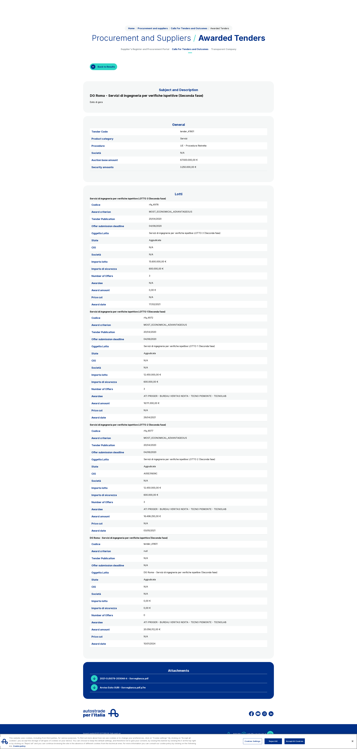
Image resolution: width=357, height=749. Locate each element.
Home (131, 28)
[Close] (352, 741)
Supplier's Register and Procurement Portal (145, 49)
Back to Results (106, 66)
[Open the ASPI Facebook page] (251, 713)
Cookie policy (19, 746)
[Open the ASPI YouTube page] (257, 713)
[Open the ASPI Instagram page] (264, 713)
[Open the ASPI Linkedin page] (271, 713)
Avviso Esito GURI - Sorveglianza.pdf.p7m (123, 687)
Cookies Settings (252, 741)
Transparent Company (223, 49)
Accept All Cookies (294, 741)
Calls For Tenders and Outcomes (190, 49)
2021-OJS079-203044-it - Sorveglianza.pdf (124, 678)
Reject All (273, 741)
